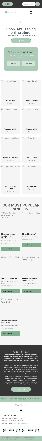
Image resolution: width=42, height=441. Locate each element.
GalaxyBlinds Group (28, 439)
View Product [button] (7, 249)
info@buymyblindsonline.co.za (21, 423)
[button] (31, 12)
